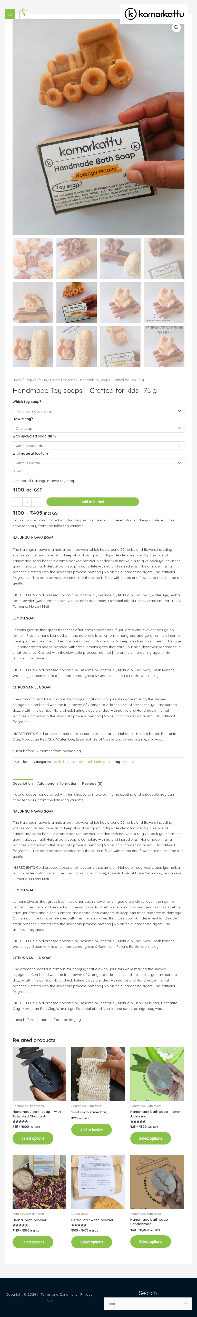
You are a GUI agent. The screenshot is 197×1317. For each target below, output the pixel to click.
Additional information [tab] (57, 783)
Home (17, 380)
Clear (17, 471)
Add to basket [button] (91, 1129)
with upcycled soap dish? (34, 436)
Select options (33, 1138)
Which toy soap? (27, 401)
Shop (28, 380)
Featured (128, 762)
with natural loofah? (30, 453)
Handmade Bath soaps (94, 762)
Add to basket (93, 501)
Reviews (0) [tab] (92, 783)
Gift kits (41, 380)
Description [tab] (23, 783)
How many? (23, 419)
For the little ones (62, 380)
